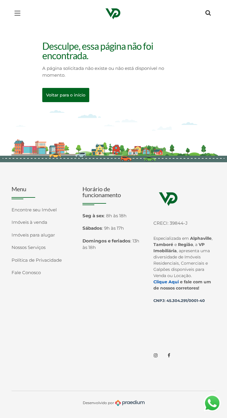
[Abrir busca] (208, 13)
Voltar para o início (65, 95)
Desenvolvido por (99, 403)
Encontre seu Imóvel (34, 210)
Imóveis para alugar (33, 235)
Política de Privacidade (37, 260)
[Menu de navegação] (19, 13)
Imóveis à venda (29, 222)
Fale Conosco (26, 272)
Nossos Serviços (29, 247)
